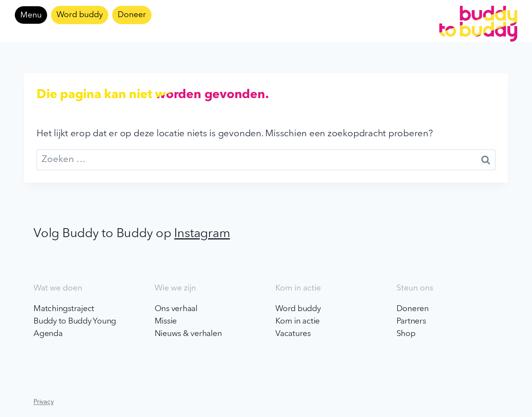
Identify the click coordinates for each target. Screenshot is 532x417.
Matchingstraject (63, 309)
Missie (166, 321)
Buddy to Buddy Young (74, 321)
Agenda (48, 334)
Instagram (202, 234)
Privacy (43, 402)
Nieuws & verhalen (188, 334)
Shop (406, 334)
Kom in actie (297, 321)
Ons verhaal (176, 309)
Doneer (132, 15)
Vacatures (293, 334)
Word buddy (79, 15)
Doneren (412, 309)
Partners (411, 321)
